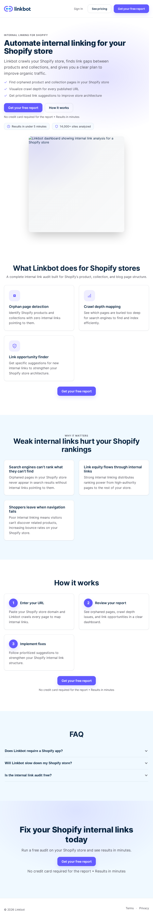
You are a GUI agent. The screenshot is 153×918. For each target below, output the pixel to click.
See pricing (99, 8)
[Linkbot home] (17, 9)
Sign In (78, 8)
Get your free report (131, 8)
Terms (130, 908)
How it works (59, 108)
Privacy (144, 908)
